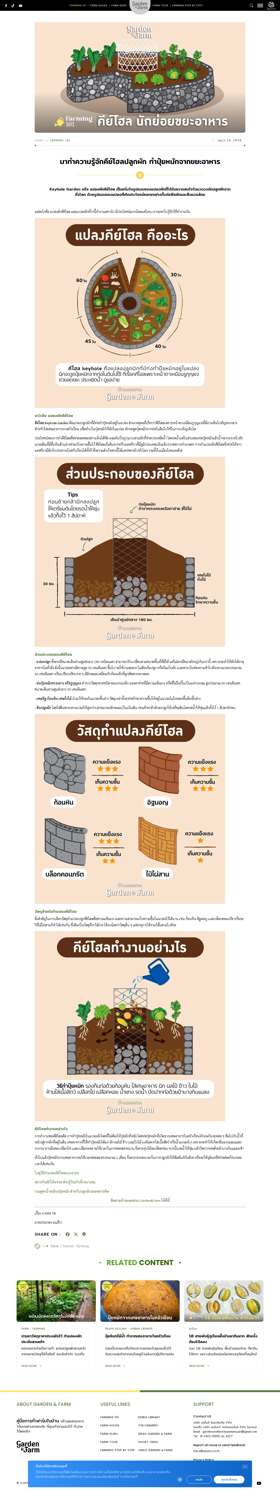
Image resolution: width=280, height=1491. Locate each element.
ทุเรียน (193, 1329)
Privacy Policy (203, 1460)
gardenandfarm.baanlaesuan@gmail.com (230, 1431)
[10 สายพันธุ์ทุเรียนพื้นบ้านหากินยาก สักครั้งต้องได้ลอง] (223, 1301)
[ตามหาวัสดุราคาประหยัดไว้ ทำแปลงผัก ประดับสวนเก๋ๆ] (56, 1301)
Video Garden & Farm (155, 1450)
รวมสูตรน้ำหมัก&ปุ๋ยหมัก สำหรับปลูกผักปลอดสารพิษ (72, 1191)
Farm (55, 1246)
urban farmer (141, 1329)
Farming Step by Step (187, 5)
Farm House (98, 5)
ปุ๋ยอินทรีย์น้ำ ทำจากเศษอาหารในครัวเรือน (137, 1336)
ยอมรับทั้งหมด (229, 1480)
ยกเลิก (199, 1480)
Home (39, 140)
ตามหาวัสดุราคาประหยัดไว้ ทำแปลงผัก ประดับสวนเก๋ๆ (51, 1339)
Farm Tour (160, 5)
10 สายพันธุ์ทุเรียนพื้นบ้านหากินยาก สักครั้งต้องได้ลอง (223, 1339)
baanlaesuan (116, 1329)
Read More (29, 1366)
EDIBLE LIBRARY (149, 1417)
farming (82, 1246)
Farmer (68, 1246)
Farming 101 (78, 5)
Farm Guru (119, 5)
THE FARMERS (148, 1425)
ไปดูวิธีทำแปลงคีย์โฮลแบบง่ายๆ (57, 1173)
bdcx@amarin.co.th (206, 1451)
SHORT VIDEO (148, 1442)
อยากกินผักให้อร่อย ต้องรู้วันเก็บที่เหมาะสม (65, 1182)
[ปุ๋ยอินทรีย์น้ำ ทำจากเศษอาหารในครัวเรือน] (140, 1301)
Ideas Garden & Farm (155, 1434)
